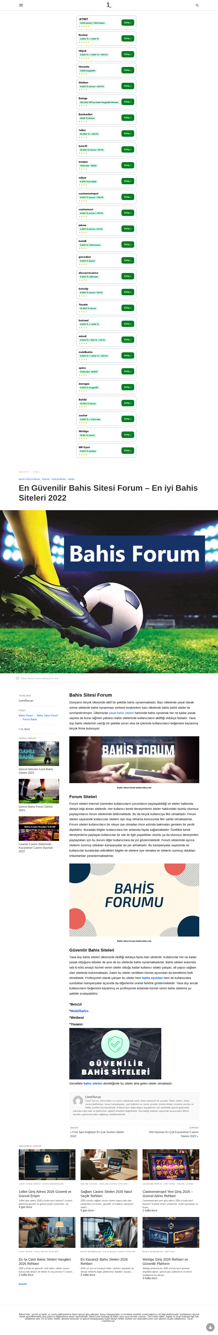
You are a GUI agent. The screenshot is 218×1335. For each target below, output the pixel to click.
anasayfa (24, 472)
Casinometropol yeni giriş (159, 1184)
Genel (36, 472)
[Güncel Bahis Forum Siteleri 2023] (39, 791)
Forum (45, 479)
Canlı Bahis (26, 1252)
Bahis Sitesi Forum (29, 479)
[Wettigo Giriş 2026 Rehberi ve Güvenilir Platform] (171, 1232)
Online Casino (89, 1184)
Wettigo (170, 1252)
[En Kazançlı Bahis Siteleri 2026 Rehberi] (109, 1232)
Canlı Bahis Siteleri (46, 1252)
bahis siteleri (93, 1083)
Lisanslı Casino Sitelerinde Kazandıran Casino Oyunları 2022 (36, 848)
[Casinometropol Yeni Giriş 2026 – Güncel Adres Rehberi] (171, 1164)
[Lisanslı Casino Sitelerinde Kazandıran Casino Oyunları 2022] (39, 828)
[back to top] (210, 1327)
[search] (197, 5)
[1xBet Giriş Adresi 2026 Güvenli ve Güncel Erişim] (47, 1164)
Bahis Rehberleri (53, 1184)
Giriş (127, 22)
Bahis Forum (26, 715)
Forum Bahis (59, 479)
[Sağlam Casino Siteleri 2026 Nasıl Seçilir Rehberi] (109, 1164)
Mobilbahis (80, 1011)
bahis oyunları (152, 978)
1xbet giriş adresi (30, 1184)
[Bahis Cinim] (109, 5)
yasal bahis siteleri (121, 713)
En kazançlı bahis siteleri (119, 1252)
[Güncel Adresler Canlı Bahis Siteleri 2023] (39, 753)
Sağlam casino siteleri (113, 1184)
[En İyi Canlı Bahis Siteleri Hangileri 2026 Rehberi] (47, 1232)
